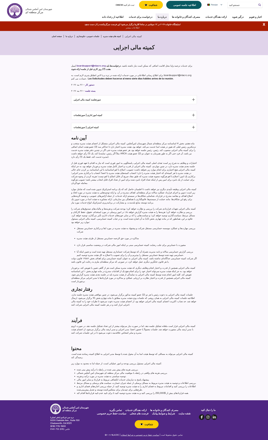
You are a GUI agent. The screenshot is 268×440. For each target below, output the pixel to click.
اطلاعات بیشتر (132, 27)
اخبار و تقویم (255, 16)
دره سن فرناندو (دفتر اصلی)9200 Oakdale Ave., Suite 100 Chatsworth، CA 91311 (65, 420)
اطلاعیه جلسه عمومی (184, 4)
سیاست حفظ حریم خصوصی (111, 413)
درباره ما (162, 16)
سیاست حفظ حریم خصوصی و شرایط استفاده (140, 435)
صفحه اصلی (57, 36)
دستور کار (89, 84)
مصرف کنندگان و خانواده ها (186, 16)
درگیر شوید (238, 16)
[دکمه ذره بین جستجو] (259, 5)
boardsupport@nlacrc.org (91, 65)
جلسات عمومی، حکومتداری (87, 36)
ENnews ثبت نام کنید (125, 4)
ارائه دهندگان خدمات (216, 16)
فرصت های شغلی (139, 413)
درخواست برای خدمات (140, 16)
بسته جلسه (90, 90)
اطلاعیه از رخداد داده (113, 16)
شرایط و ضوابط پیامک (163, 413)
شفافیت (153, 4)
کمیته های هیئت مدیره (112, 36)
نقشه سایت (185, 413)
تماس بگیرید (115, 410)
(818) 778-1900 (58, 426)
